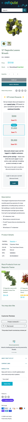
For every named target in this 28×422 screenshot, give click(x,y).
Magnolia (12, 241)
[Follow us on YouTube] (6, 397)
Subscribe (7, 384)
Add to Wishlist (14, 84)
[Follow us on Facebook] (3, 397)
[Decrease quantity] (9, 74)
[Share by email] (25, 90)
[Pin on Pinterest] (19, 90)
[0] (25, 6)
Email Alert (20, 67)
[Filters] (3, 325)
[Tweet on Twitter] (22, 90)
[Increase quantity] (17, 74)
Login (14, 183)
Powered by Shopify (7, 418)
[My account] (18, 6)
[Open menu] (2, 2)
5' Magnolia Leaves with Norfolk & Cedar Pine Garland (10, 290)
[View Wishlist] (22, 6)
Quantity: (4, 74)
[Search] (24, 10)
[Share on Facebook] (16, 90)
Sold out (14, 80)
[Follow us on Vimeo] (8, 397)
